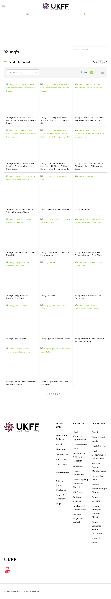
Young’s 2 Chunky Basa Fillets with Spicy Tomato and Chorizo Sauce (54, 120)
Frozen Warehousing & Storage (99, 488)
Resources (61, 459)
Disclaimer (61, 490)
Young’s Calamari (83, 209)
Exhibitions (78, 465)
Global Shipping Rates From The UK (80, 483)
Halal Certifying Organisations (79, 436)
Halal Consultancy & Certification (99, 455)
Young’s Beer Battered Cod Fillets (55, 209)
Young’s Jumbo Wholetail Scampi (55, 338)
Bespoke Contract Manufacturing (99, 467)
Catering (96, 432)
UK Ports (77, 492)
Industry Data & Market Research (79, 457)
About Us (60, 444)
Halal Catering (99, 446)
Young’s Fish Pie (47, 295)
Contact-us (61, 464)
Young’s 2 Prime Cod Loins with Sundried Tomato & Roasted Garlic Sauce (20, 166)
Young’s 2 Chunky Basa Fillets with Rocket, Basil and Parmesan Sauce (21, 120)
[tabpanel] (55, 21)
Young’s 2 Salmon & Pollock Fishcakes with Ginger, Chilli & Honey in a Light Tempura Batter (55, 166)
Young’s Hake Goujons (16, 338)
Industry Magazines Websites (78, 518)
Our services (62, 454)
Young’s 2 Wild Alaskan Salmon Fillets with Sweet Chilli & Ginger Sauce (89, 166)
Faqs (58, 503)
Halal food (61, 449)
